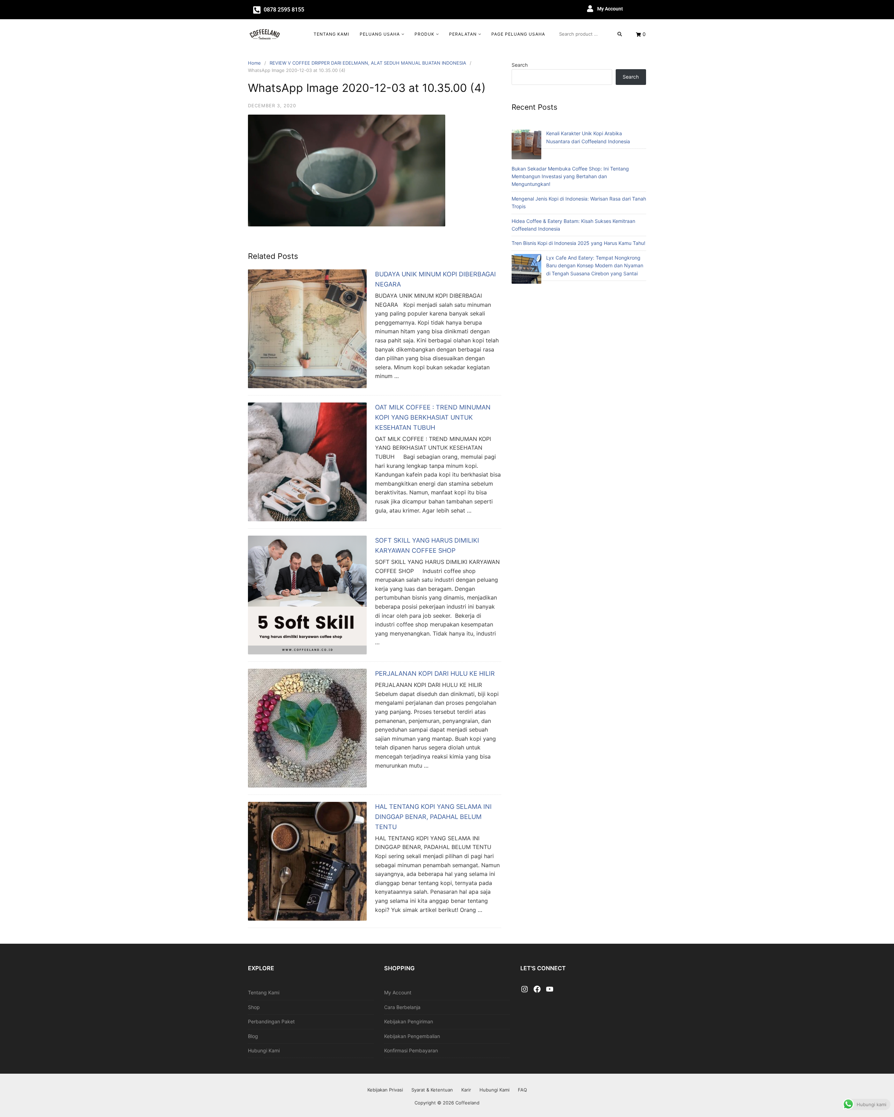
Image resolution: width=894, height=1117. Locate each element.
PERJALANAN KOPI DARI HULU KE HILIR (435, 673)
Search (520, 65)
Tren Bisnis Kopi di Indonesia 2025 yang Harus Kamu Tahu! (578, 243)
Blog (253, 1036)
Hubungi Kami (264, 1050)
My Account (610, 9)
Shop (254, 1007)
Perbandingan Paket (271, 1021)
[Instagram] (524, 989)
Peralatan (463, 34)
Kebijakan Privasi (385, 1090)
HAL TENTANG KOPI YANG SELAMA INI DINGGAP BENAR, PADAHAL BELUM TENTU (433, 817)
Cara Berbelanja (402, 1007)
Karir (466, 1090)
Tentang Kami (331, 34)
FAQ (522, 1090)
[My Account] (590, 8)
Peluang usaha (380, 34)
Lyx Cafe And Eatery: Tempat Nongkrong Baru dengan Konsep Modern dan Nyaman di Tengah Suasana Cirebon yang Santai (594, 265)
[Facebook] (537, 989)
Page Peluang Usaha (518, 34)
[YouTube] (549, 989)
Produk (424, 34)
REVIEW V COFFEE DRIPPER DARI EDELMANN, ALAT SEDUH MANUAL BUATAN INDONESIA (368, 63)
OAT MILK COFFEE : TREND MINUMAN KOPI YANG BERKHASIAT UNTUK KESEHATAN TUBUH (433, 417)
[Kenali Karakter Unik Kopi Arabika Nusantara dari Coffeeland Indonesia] (526, 145)
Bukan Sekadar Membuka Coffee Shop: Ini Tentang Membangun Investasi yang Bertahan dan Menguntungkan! (570, 176)
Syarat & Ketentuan (432, 1090)
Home (254, 63)
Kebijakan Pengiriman (408, 1021)
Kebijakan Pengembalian (412, 1036)
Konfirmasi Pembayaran (411, 1050)
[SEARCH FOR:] (590, 34)
